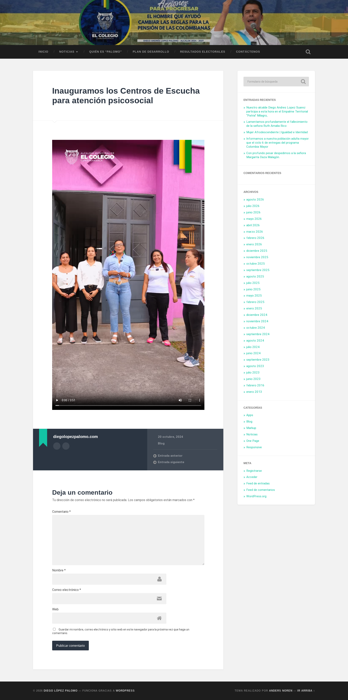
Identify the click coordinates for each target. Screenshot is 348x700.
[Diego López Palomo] (174, 22)
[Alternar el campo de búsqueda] (308, 52)
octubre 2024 (255, 328)
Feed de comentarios (260, 490)
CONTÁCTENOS (248, 51)
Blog (161, 443)
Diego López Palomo (61, 690)
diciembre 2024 (256, 315)
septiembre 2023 (257, 359)
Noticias (252, 434)
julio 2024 (253, 347)
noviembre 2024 (257, 321)
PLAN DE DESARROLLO (151, 51)
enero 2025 (254, 308)
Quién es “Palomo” (105, 51)
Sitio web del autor (65, 446)
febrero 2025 (255, 302)
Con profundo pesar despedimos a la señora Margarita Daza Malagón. (276, 155)
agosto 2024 (255, 340)
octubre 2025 (255, 263)
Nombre (59, 570)
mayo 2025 (254, 295)
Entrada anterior (170, 455)
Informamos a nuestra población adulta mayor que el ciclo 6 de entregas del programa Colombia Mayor (277, 142)
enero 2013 (254, 392)
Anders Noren (280, 690)
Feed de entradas (258, 483)
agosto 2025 (255, 276)
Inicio (43, 51)
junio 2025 (253, 289)
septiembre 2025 (257, 270)
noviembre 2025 (257, 257)
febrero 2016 (255, 385)
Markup (251, 428)
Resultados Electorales (202, 51)
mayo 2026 (254, 219)
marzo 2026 (254, 231)
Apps (249, 415)
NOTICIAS (66, 51)
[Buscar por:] (276, 81)
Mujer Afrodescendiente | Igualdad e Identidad (277, 132)
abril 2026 (253, 225)
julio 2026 (253, 206)
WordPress (125, 690)
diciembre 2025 (256, 251)
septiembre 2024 (257, 334)
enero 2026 (254, 244)
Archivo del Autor (56, 446)
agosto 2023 (255, 366)
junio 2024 (253, 353)
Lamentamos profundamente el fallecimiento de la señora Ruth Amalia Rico (277, 124)
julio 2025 (253, 283)
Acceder (251, 477)
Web (55, 609)
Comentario (61, 511)
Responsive (254, 447)
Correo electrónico (66, 590)
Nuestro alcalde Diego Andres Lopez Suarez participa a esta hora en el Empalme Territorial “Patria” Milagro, (277, 111)
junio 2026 (253, 212)
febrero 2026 (255, 238)
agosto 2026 (255, 199)
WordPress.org (256, 496)
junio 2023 (253, 379)
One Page (252, 441)
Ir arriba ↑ (306, 690)
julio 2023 (253, 372)
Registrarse (254, 471)
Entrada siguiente (171, 462)
